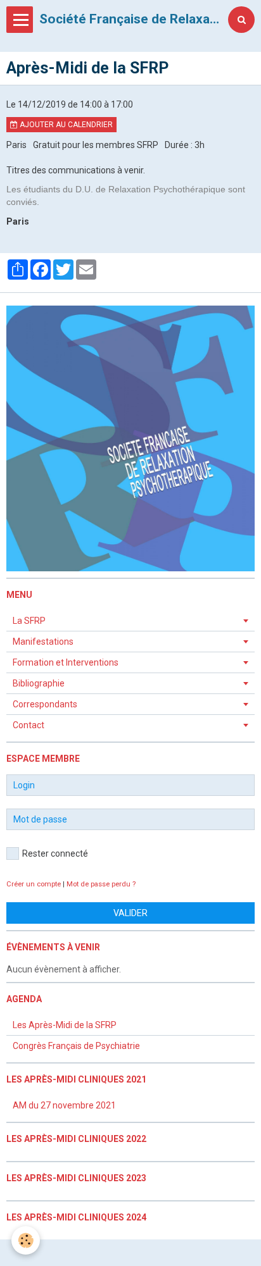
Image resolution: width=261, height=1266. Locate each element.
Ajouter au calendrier (65, 124)
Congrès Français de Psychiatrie (76, 1046)
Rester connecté (55, 853)
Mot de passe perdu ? (101, 884)
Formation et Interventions (65, 662)
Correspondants (45, 704)
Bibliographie (39, 683)
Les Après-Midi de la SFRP (65, 1025)
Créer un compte (33, 884)
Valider (130, 913)
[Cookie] (25, 1240)
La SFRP (29, 621)
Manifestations (43, 641)
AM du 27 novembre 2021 (64, 1105)
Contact (28, 725)
